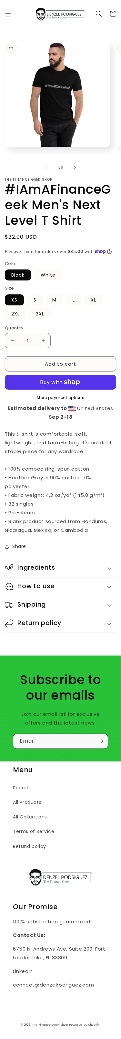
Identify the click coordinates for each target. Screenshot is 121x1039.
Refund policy (29, 846)
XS (14, 300)
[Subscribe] (101, 741)
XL (93, 300)
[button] (8, 13)
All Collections (30, 817)
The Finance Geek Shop (50, 1025)
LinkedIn (23, 971)
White (48, 275)
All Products (27, 802)
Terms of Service (34, 831)
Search (21, 787)
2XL (15, 314)
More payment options (60, 397)
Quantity (14, 328)
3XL (40, 314)
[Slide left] (46, 167)
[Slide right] (75, 167)
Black (18, 275)
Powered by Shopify (84, 1025)
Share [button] (19, 546)
